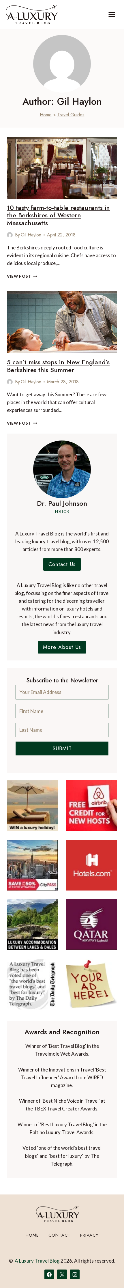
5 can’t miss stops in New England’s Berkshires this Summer (58, 365)
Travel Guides (70, 114)
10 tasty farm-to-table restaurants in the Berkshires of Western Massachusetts (58, 215)
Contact (59, 1235)
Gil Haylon (31, 235)
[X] (62, 1274)
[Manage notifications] (108, 1273)
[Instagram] (75, 1274)
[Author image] (10, 235)
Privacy (89, 1235)
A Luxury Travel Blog (37, 1261)
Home (46, 114)
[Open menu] (111, 14)
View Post (22, 276)
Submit (62, 748)
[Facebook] (49, 1274)
